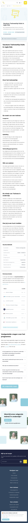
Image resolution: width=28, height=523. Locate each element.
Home (14, 473)
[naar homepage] (6, 2)
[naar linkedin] (4, 519)
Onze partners (14, 477)
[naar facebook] (17, 519)
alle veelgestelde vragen (14, 344)
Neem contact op (14, 482)
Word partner (14, 509)
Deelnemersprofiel (14, 494)
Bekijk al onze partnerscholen (10, 327)
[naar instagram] (11, 519)
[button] (20, 2)
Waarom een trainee (14, 504)
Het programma (14, 490)
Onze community (14, 480)
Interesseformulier (14, 507)
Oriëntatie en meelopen (14, 492)
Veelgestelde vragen (14, 497)
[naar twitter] (23, 519)
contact (7, 346)
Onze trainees (14, 475)
